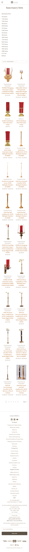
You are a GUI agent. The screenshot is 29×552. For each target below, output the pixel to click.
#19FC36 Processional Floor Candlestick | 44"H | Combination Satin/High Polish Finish (21, 317)
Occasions (14, 460)
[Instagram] (12, 419)
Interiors (14, 465)
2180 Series (5, 30)
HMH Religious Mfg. (14, 474)
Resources (14, 443)
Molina (14, 486)
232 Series (4, 33)
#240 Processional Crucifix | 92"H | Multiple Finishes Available (21, 184)
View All (14, 495)
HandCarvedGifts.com (14, 462)
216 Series (4, 28)
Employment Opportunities (14, 425)
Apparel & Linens (14, 455)
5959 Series (5, 37)
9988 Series (5, 51)
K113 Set (4, 53)
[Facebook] (14, 419)
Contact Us (14, 432)
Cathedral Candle (14, 493)
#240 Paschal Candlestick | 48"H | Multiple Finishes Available (7, 215)
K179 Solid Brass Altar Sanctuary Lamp (21, 122)
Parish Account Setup (14, 434)
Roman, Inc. (14, 488)
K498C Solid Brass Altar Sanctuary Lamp (7, 122)
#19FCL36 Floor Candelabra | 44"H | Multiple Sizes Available (21, 282)
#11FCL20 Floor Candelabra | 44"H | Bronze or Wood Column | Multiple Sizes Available (21, 352)
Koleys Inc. (14, 477)
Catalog (15, 467)
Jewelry (14, 458)
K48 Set (4, 56)
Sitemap (14, 446)
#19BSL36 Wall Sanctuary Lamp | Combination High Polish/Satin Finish (8, 282)
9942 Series (5, 49)
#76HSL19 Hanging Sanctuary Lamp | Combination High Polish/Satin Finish (8, 90)
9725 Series (5, 44)
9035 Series (5, 42)
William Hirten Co (14, 472)
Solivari (14, 481)
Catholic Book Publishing (14, 484)
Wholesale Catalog (14, 427)
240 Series (4, 35)
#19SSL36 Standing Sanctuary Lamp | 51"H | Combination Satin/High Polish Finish (7, 248)
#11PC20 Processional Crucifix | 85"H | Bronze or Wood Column (8, 389)
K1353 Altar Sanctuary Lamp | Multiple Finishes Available (7, 152)
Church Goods (14, 451)
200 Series (4, 23)
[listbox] (11, 61)
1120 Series (5, 19)
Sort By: (4, 61)
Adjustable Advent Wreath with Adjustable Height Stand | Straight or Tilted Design (21, 91)
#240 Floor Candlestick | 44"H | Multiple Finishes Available (21, 152)
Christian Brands (14, 491)
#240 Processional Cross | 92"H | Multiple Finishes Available (7, 184)
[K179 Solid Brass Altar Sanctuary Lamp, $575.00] (21, 109)
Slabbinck (14, 479)
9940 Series (5, 46)
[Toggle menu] (2, 2)
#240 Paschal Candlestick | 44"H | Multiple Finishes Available (21, 215)
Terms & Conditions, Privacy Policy (14, 439)
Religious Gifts (14, 453)
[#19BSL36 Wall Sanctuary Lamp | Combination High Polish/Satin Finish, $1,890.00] (7, 266)
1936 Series (5, 21)
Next (24, 402)
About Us (14, 429)
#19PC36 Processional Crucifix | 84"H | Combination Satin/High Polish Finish (7, 353)
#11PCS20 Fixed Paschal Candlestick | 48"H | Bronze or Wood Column (21, 389)
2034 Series (5, 26)
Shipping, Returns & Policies (14, 441)
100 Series (4, 16)
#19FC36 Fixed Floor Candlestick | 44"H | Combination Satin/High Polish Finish (8, 316)
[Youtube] (17, 419)
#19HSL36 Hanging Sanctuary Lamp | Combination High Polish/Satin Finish (21, 248)
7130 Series (5, 39)
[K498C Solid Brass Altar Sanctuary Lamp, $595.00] (7, 109)
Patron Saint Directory (14, 436)
